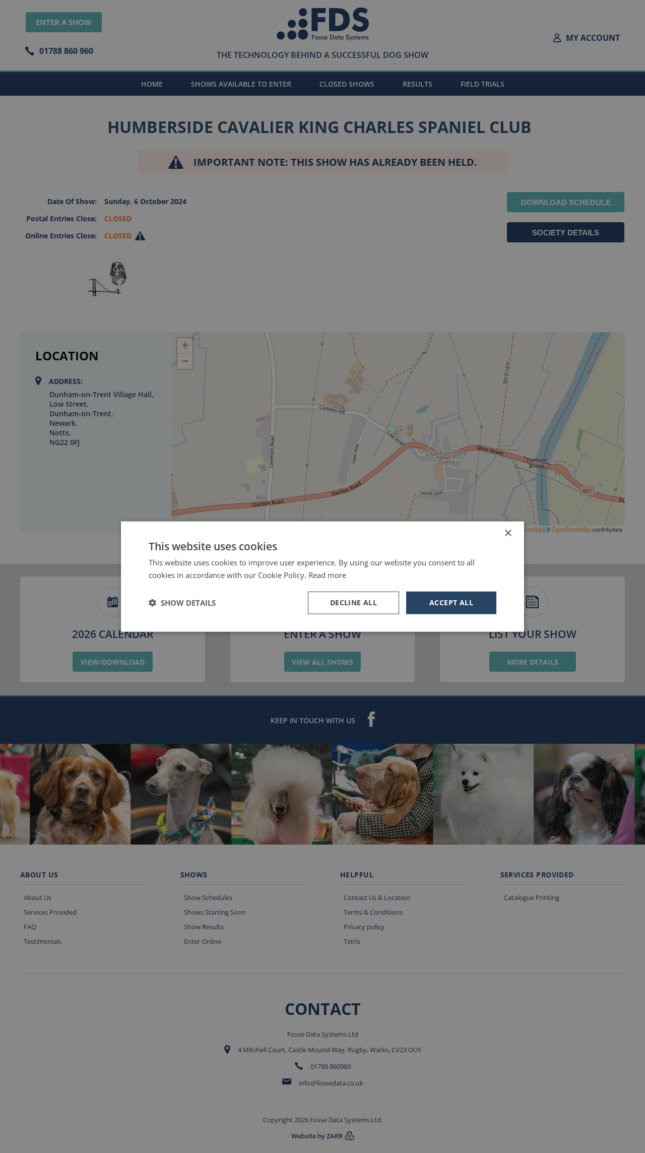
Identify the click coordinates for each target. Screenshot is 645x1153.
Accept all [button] (451, 602)
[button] (182, 602)
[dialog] (322, 576)
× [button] (507, 533)
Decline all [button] (353, 602)
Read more (327, 575)
